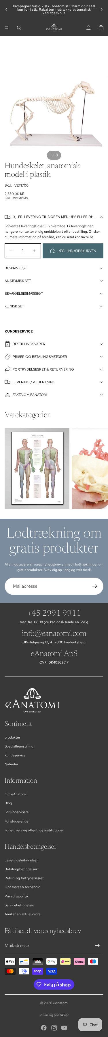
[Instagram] (54, 1027)
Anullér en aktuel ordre (23, 914)
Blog (8, 803)
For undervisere (17, 812)
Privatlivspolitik (17, 896)
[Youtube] (64, 1027)
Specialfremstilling (19, 746)
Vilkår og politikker (54, 1015)
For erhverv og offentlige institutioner (34, 830)
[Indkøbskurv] (101, 27)
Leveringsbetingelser (21, 860)
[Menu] (6, 27)
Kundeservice (15, 755)
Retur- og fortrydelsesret (24, 878)
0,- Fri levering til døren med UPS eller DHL (54, 217)
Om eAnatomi (15, 794)
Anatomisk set (18, 281)
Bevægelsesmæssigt (24, 293)
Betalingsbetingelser (21, 869)
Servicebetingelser (19, 905)
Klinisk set (14, 306)
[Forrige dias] (6, 9)
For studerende (17, 821)
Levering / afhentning (34, 382)
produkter (12, 737)
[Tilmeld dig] (95, 586)
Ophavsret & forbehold (22, 887)
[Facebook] (43, 1027)
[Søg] (19, 27)
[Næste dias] (101, 9)
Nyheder (11, 764)
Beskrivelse (15, 268)
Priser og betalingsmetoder (40, 356)
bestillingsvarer (29, 344)
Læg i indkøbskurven (76, 251)
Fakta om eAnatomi (30, 394)
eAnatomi (60, 1003)
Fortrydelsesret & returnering (43, 369)
